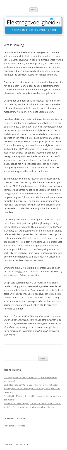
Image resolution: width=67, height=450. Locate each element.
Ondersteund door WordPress (17, 444)
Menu (33, 10)
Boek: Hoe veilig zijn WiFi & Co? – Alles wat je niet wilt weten (31, 384)
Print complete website (14, 425)
